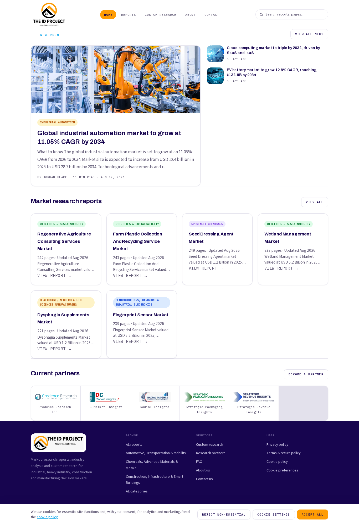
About (190, 15)
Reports (128, 15)
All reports (134, 444)
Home (108, 15)
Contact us (204, 479)
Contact (211, 15)
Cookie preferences (282, 470)
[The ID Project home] (49, 14)
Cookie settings (273, 514)
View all (315, 202)
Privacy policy (277, 444)
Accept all (313, 514)
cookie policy (47, 517)
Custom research (209, 444)
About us (203, 470)
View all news (309, 34)
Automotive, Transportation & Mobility (156, 453)
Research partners (210, 453)
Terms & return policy (283, 453)
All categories (137, 491)
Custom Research (160, 15)
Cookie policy (277, 461)
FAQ (199, 461)
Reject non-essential (224, 514)
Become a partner (306, 374)
